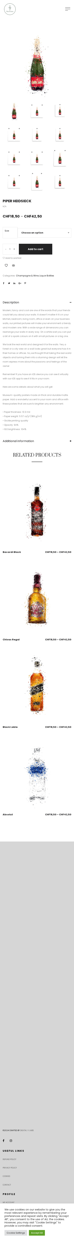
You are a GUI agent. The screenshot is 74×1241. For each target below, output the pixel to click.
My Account (8, 1202)
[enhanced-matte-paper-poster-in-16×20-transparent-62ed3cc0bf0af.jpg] (60, 158)
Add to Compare (13, 265)
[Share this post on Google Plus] (19, 283)
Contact (7, 1185)
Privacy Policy (10, 1167)
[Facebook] (3, 1141)
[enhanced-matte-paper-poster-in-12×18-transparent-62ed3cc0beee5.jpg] (60, 134)
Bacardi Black (12, 552)
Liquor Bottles (47, 275)
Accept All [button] (37, 1233)
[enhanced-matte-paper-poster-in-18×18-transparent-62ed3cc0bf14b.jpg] (14, 182)
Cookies (6, 1176)
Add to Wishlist (6, 265)
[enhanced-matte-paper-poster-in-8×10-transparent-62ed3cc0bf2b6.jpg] (60, 182)
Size (7, 230)
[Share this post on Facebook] (3, 283)
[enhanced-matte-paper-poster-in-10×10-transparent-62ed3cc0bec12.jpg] (37, 111)
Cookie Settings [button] (16, 1233)
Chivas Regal (11, 639)
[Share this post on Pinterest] (25, 283)
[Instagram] (11, 1141)
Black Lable (10, 727)
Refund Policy (9, 1159)
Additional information (18, 441)
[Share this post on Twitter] (9, 283)
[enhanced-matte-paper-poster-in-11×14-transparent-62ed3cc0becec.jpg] (60, 111)
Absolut (8, 814)
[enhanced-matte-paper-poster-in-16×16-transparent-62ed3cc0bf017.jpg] (37, 158)
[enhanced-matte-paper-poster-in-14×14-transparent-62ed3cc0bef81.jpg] (14, 158)
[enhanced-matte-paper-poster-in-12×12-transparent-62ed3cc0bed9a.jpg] (14, 134)
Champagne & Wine (27, 275)
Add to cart (35, 249)
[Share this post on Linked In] (14, 283)
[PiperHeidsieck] (37, 65)
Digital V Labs (27, 1130)
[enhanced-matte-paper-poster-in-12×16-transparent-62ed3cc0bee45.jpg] (37, 134)
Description (11, 302)
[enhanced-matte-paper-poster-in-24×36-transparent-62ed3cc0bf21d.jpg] (37, 182)
